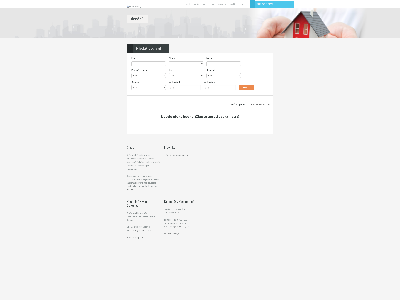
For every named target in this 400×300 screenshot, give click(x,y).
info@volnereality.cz (142, 230)
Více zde (130, 190)
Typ (171, 70)
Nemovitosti (208, 4)
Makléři (232, 4)
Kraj (133, 58)
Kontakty (244, 4)
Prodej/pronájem (139, 70)
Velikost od (174, 82)
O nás (196, 4)
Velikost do (209, 82)
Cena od (210, 70)
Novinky (222, 4)
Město (209, 58)
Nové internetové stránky (177, 155)
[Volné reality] (134, 6)
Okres (172, 58)
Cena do (135, 82)
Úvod (187, 4)
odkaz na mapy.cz (135, 237)
